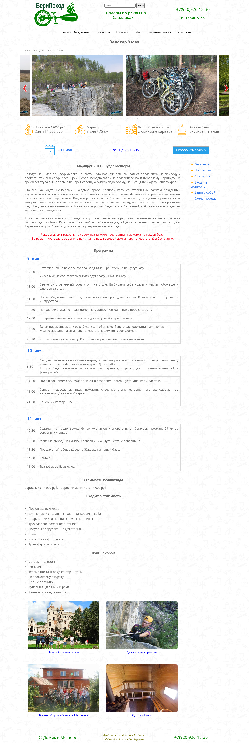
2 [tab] (117, 118)
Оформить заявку (191, 150)
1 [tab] (111, 118)
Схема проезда (206, 198)
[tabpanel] (171, 85)
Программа (203, 170)
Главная (25, 50)
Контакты (184, 32)
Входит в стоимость (199, 184)
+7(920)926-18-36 (124, 150)
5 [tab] (132, 118)
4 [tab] (127, 118)
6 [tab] (137, 118)
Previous (24, 85)
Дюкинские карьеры (142, 652)
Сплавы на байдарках (73, 32)
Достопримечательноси (153, 32)
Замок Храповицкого (63, 652)
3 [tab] (122, 118)
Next (225, 85)
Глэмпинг (123, 32)
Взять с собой (205, 192)
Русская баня (141, 715)
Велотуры (103, 32)
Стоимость (202, 176)
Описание (202, 164)
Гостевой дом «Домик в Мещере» (63, 715)
